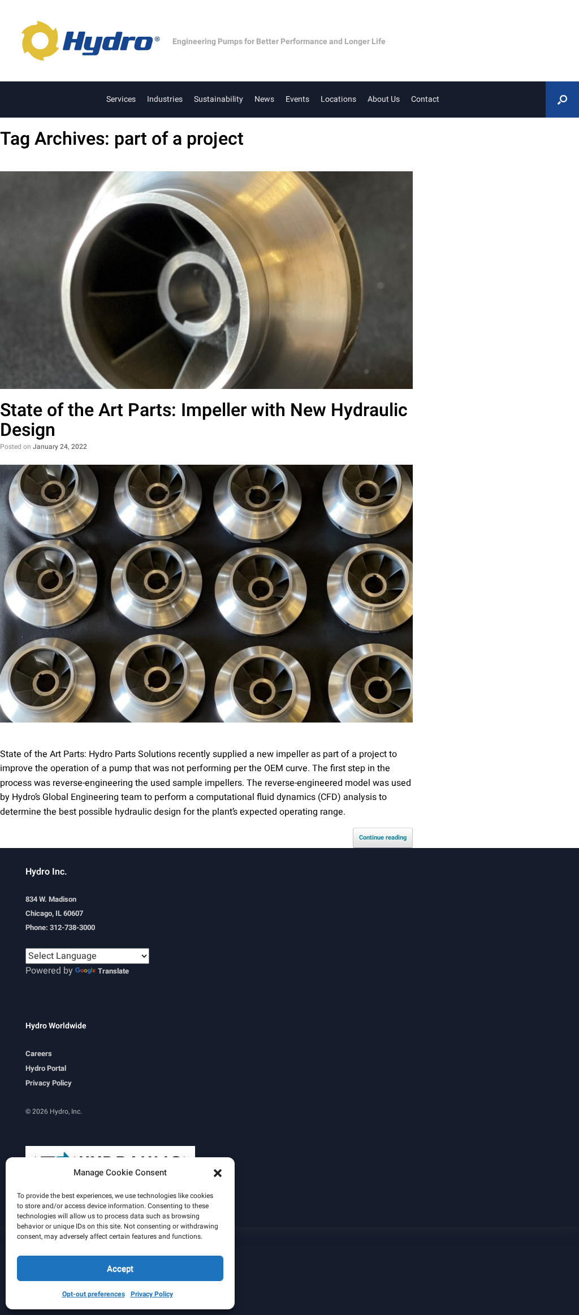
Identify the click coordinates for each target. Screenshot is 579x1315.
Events (297, 99)
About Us (384, 99)
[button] (217, 1172)
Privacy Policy (152, 1294)
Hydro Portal (45, 1068)
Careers (38, 1053)
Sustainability (218, 99)
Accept (120, 1268)
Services (121, 99)
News (264, 99)
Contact (425, 99)
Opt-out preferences (93, 1294)
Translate (113, 971)
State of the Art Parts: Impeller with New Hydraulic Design (204, 420)
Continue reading (383, 837)
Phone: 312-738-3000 (60, 927)
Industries (165, 99)
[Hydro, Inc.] (96, 41)
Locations (338, 99)
